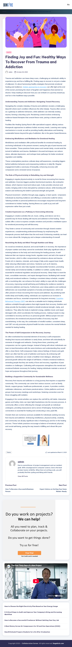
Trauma (9, 452)
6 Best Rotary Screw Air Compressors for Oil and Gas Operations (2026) (32, 626)
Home (4, 11)
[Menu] (68, 4)
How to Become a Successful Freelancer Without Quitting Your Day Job (31, 620)
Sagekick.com (58, 643)
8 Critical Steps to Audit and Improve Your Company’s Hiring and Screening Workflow (33, 613)
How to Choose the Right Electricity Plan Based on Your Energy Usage (31, 606)
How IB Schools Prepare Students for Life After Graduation (27, 632)
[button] (23, 476)
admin (21, 462)
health (9, 52)
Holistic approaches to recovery (35, 87)
